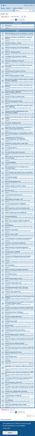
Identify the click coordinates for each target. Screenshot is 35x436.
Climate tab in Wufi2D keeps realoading (16, 391)
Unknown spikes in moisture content (15, 186)
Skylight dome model (11, 321)
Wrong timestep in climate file (13, 382)
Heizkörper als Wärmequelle (13, 123)
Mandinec (13, 304)
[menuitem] (5, 5)
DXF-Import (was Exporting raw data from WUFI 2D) (19, 347)
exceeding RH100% (10, 162)
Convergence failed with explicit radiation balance (19, 378)
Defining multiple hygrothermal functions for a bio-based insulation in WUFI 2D (19, 91)
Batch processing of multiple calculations (16, 269)
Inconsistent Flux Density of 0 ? (14, 195)
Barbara (12, 401)
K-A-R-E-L (13, 149)
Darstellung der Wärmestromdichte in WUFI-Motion (19, 307)
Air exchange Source (11, 147)
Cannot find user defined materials (14, 343)
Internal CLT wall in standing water (14, 96)
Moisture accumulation (11, 229)
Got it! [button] (10, 432)
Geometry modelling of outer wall (14, 60)
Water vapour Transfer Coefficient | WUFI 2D (17, 220)
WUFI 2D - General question (12, 52)
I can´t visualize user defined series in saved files (18, 172)
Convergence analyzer (11, 177)
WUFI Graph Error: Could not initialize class (17, 208)
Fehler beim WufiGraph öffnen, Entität (15, 404)
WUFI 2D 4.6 (8, 25)
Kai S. (12, 288)
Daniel (12, 140)
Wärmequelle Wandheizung (12, 181)
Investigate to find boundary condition (15, 56)
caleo (12, 257)
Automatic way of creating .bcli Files (15, 71)
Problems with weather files (13, 291)
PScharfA (13, 39)
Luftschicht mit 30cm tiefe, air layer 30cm (16, 143)
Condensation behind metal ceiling (15, 330)
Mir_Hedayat (13, 87)
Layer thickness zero (11, 356)
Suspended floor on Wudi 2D (13, 395)
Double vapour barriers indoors (14, 278)
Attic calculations (10, 265)
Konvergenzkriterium (11, 216)
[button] (24, 20)
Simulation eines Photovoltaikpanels (15, 243)
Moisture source (9, 190)
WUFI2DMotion (9, 225)
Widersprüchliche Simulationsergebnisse (16, 247)
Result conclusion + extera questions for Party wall (19, 339)
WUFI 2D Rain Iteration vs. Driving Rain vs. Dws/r (18, 133)
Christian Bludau (14, 26)
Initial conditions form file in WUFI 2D (15, 212)
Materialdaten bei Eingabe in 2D (14, 199)
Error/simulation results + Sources (14, 334)
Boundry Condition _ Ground (13, 43)
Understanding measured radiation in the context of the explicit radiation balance (19, 302)
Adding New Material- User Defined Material (17, 47)
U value (7, 260)
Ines (12, 344)
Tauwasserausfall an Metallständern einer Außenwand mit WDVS (16, 112)
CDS (12, 313)
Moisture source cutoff (11, 234)
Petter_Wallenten (14, 383)
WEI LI (12, 379)
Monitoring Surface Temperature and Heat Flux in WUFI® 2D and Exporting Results (18, 128)
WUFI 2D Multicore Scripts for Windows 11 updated (19, 33)
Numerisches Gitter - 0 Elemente (14, 312)
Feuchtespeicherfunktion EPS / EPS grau (16, 287)
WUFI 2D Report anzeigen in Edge (14, 75)
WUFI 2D (4, 14)
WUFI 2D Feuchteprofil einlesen (14, 101)
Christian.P (13, 248)
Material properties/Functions (13, 352)
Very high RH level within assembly (15, 152)
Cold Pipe (8, 361)
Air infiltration (9, 400)
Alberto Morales (14, 353)
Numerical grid (9, 325)
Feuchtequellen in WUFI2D (12, 252)
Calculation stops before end (13, 283)
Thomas (12, 67)
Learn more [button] (6, 428)
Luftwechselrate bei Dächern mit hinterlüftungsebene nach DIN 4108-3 (15, 138)
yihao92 (12, 331)
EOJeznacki (13, 196)
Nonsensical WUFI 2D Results (13, 316)
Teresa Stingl (13, 213)
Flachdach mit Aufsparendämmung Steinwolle (18, 256)
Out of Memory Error (11, 274)
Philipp (12, 204)
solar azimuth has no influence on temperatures (18, 238)
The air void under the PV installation (15, 203)
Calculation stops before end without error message (19, 386)
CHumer (12, 200)
